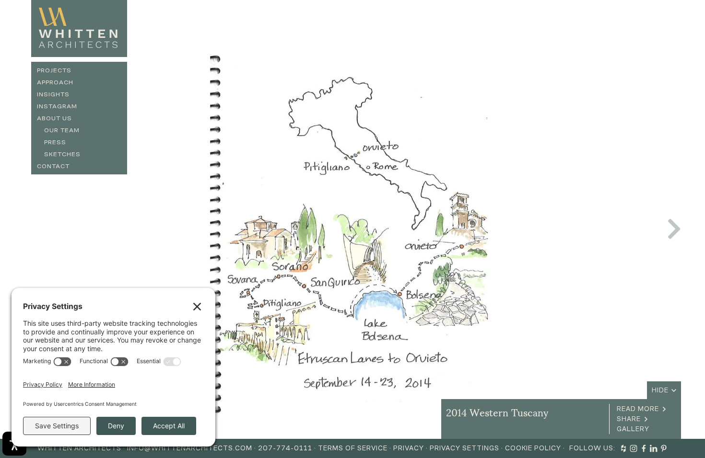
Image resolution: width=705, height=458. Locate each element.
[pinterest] (664, 448)
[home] (79, 28)
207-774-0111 (285, 448)
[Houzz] (623, 448)
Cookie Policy (533, 448)
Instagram (57, 106)
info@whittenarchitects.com (189, 448)
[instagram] (633, 448)
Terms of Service (353, 448)
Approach (55, 82)
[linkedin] (654, 448)
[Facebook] (643, 448)
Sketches (62, 154)
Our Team (62, 130)
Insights (53, 94)
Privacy (408, 448)
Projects (54, 70)
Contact (53, 166)
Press (55, 142)
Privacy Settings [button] (464, 448)
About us (54, 118)
